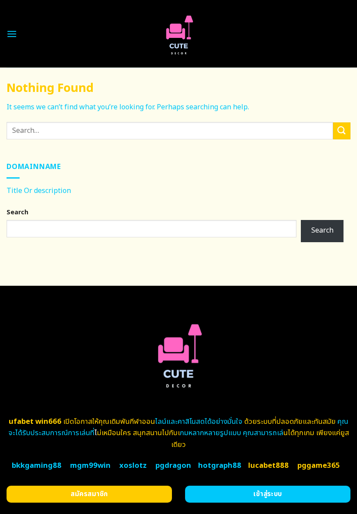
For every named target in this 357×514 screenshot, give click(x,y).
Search (17, 212)
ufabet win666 (35, 421)
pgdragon (173, 465)
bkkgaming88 (36, 465)
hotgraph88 (219, 465)
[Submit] (341, 130)
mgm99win (90, 465)
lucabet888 (268, 465)
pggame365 (318, 465)
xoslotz (133, 465)
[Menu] (12, 33)
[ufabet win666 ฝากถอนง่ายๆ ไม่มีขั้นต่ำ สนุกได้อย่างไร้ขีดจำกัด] (179, 34)
